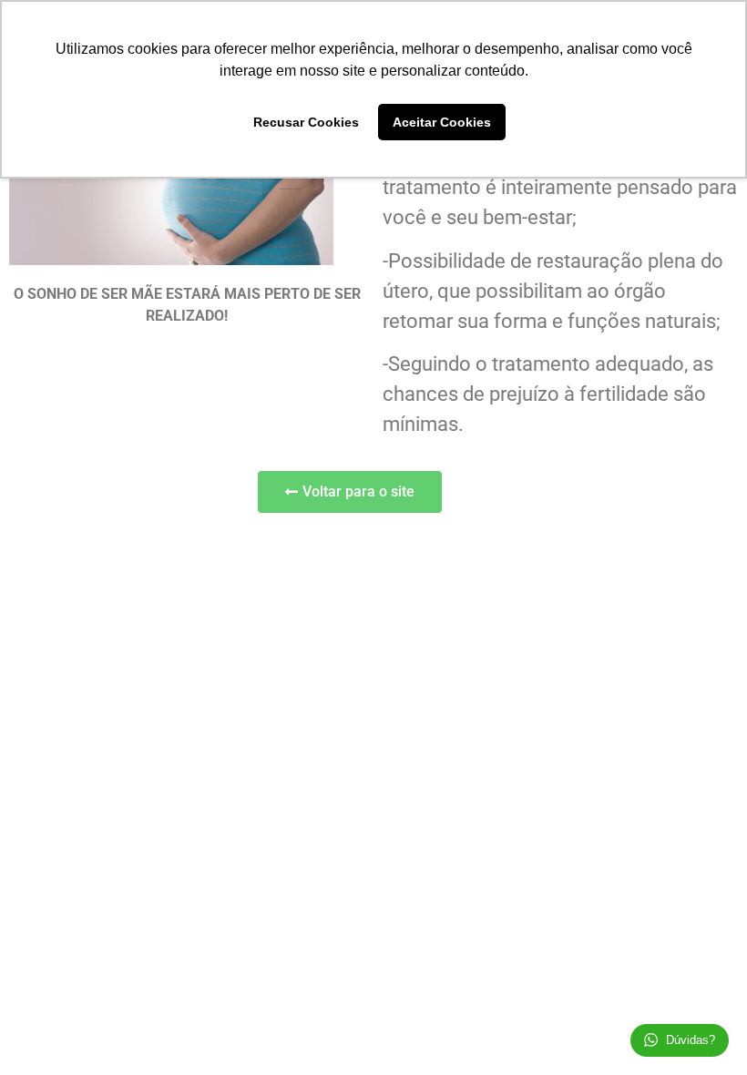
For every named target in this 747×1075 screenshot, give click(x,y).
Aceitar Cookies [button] (442, 122)
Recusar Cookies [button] (306, 122)
